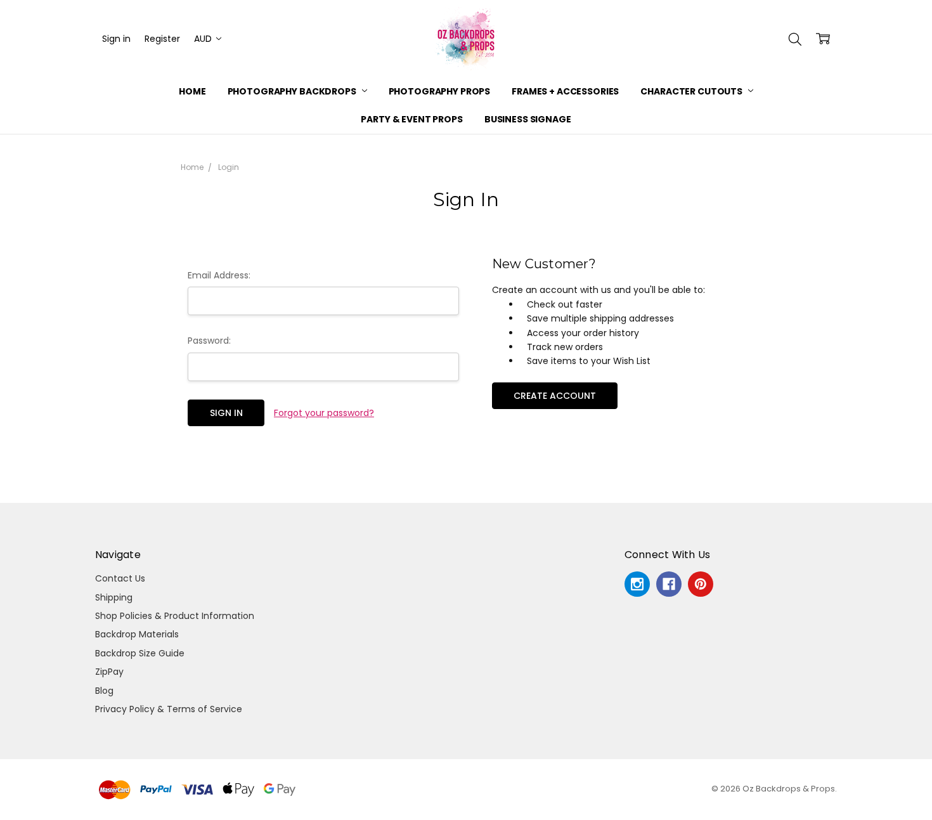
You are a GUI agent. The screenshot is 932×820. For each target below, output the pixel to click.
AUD (204, 38)
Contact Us (120, 578)
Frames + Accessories (565, 91)
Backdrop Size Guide (139, 653)
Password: (209, 340)
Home (192, 91)
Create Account (555, 395)
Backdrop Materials (137, 634)
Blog (104, 690)
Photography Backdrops (293, 91)
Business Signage (527, 119)
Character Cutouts (692, 91)
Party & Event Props (411, 119)
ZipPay (109, 671)
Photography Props (440, 91)
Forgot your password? (324, 413)
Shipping (114, 597)
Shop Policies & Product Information (174, 615)
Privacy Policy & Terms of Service (168, 709)
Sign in (116, 38)
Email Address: (219, 275)
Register (162, 38)
